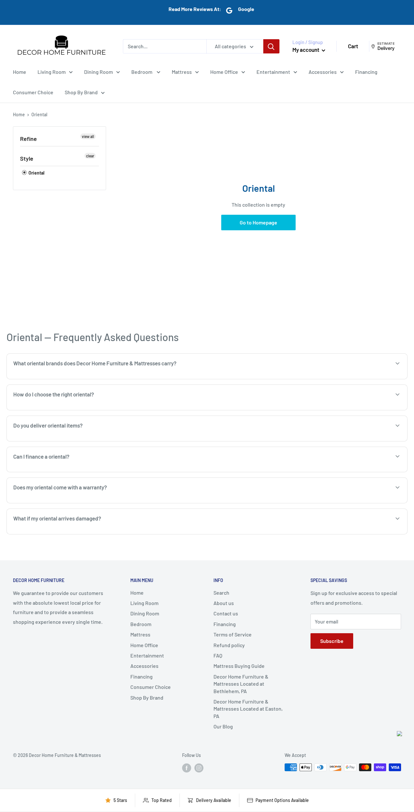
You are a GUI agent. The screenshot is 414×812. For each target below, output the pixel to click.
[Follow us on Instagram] (198, 767)
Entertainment (273, 71)
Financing (366, 71)
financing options (64, 471)
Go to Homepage (258, 222)
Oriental (35, 173)
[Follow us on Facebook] (186, 767)
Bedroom (142, 71)
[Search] (271, 46)
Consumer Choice (33, 92)
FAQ (217, 655)
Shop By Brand (81, 92)
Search (221, 592)
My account (306, 49)
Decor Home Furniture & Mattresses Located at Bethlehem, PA (240, 683)
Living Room (52, 71)
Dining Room (98, 71)
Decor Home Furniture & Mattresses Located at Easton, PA (248, 708)
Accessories (323, 71)
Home (19, 71)
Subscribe (331, 641)
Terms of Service (232, 634)
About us (223, 603)
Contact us (225, 613)
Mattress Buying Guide (239, 666)
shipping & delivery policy (352, 441)
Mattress (182, 71)
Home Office (224, 71)
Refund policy (229, 645)
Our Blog (223, 726)
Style (26, 158)
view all (88, 136)
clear (90, 156)
